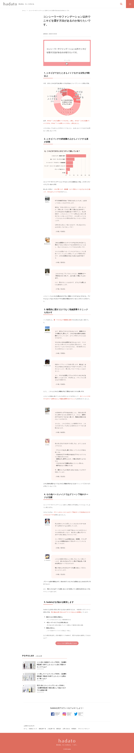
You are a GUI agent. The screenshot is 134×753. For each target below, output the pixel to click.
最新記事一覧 (42, 728)
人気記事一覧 (51, 728)
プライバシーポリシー (84, 728)
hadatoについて (33, 728)
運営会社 (58, 728)
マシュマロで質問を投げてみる (67, 643)
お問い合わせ (66, 728)
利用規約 (73, 728)
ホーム (24, 10)
